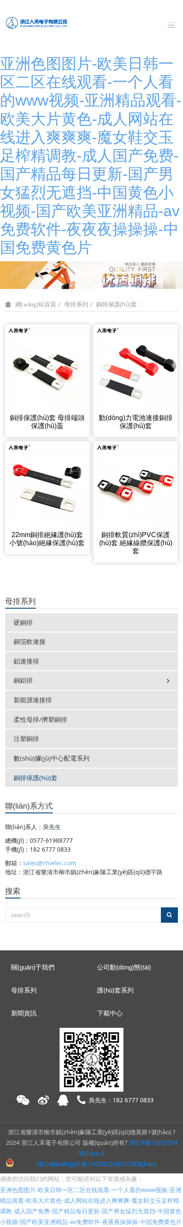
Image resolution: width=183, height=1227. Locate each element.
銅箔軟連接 (30, 641)
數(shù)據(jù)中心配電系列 (51, 758)
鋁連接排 (26, 661)
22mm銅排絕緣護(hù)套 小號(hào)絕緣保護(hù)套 (47, 538)
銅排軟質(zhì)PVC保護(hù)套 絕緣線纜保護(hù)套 (135, 543)
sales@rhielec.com (49, 863)
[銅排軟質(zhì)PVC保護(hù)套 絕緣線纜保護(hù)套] (136, 483)
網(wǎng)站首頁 (35, 304)
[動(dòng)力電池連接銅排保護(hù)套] (136, 366)
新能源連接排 (33, 699)
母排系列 (76, 304)
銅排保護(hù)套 (116, 304)
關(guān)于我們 (32, 967)
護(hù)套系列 (115, 990)
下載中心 (110, 1013)
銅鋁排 (23, 680)
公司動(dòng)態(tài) (124, 967)
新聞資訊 (24, 1013)
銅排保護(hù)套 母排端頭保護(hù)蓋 (47, 421)
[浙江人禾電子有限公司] (36, 22)
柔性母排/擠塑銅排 (40, 719)
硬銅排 (23, 622)
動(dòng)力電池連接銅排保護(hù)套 (136, 421)
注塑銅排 (26, 738)
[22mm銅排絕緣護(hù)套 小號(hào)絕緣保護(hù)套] (47, 483)
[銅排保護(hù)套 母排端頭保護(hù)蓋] (47, 366)
